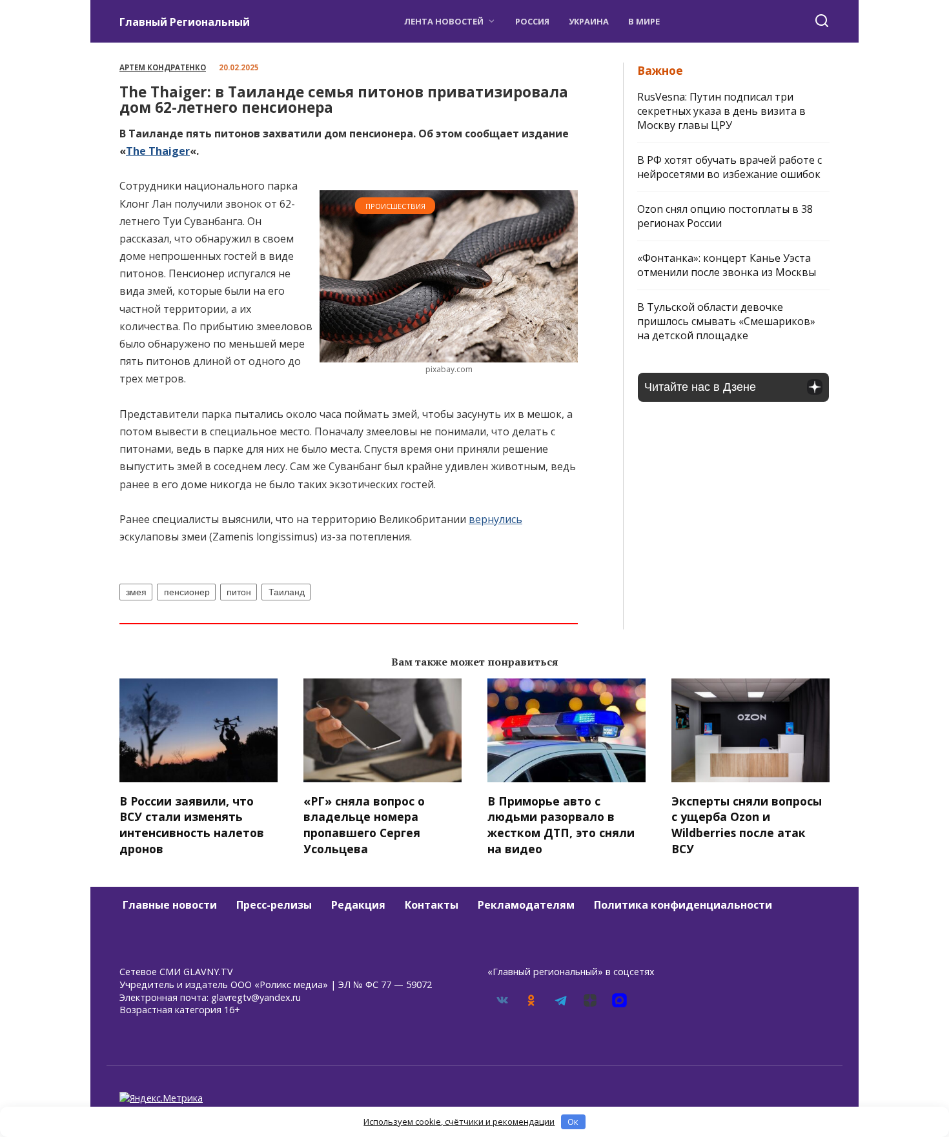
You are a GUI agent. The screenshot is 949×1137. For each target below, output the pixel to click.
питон (239, 592)
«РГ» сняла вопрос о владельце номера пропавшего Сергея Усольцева (364, 824)
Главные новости (170, 905)
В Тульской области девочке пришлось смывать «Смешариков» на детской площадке (726, 321)
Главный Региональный (184, 22)
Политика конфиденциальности (683, 905)
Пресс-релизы (274, 905)
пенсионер (187, 592)
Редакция (358, 905)
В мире (644, 21)
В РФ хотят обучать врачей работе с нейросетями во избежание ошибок (729, 167)
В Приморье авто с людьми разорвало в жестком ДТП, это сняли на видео (561, 824)
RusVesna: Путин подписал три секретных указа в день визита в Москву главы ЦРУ (721, 111)
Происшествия (395, 206)
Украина (589, 21)
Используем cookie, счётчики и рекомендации (459, 1121)
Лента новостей (444, 21)
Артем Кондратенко (162, 67)
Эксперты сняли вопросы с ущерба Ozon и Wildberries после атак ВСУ (746, 824)
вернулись (495, 519)
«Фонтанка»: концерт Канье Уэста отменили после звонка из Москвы (726, 265)
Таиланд (287, 592)
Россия (532, 21)
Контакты (431, 905)
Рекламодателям (526, 905)
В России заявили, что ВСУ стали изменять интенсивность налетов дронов (191, 824)
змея (136, 592)
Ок (572, 1121)
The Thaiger (158, 151)
